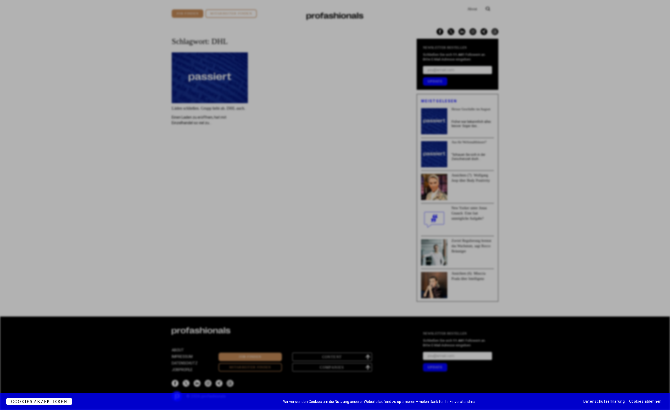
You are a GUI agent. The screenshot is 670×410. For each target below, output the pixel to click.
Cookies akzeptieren (39, 401)
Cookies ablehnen (645, 401)
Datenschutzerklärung (604, 401)
